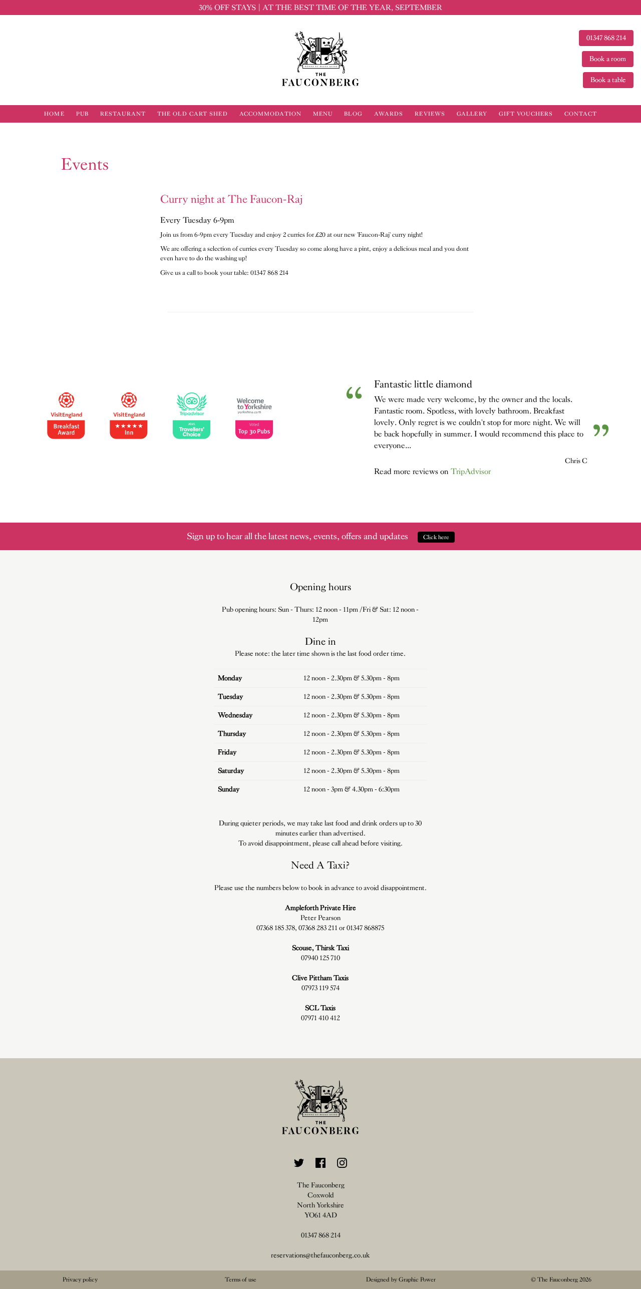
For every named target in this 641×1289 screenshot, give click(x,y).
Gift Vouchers (526, 114)
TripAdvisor (471, 471)
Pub (82, 114)
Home (54, 114)
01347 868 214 (321, 1235)
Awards (389, 114)
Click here (436, 537)
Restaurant (123, 114)
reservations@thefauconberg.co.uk (320, 1255)
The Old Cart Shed (192, 114)
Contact (580, 114)
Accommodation (270, 114)
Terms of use (240, 1279)
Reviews (430, 114)
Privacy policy (80, 1279)
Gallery (472, 114)
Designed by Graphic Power (401, 1279)
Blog (353, 114)
